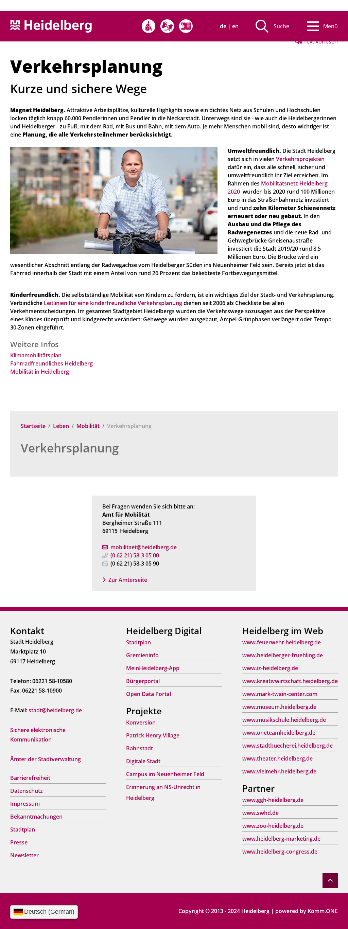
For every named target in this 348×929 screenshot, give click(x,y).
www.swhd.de (260, 813)
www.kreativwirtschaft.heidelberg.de (290, 681)
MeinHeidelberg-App (152, 668)
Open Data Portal (148, 694)
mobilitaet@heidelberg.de (143, 547)
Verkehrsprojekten (300, 159)
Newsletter (24, 855)
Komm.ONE (323, 911)
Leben (61, 426)
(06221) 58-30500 (134, 555)
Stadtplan (22, 829)
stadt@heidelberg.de (55, 710)
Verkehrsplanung (70, 448)
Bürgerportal (143, 681)
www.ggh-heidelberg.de (272, 800)
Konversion (141, 722)
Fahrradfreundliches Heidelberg (51, 363)
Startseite (33, 426)
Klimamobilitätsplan (36, 355)
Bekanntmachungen (36, 816)
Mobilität (88, 426)
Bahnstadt (139, 748)
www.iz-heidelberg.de (270, 668)
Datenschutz (26, 790)
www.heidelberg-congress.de (279, 851)
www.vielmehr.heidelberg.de (279, 771)
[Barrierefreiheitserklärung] (148, 26)
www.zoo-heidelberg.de (272, 825)
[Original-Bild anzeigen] (114, 199)
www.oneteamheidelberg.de (278, 732)
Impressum (25, 803)
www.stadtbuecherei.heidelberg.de (287, 745)
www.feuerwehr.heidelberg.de (281, 642)
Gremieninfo (142, 655)
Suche (281, 26)
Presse (19, 842)
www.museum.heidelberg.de (279, 707)
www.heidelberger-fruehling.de (282, 655)
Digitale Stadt (143, 761)
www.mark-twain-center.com (279, 694)
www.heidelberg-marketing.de (281, 838)
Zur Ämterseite (127, 580)
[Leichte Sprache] (186, 26)
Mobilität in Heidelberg (39, 371)
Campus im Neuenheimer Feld (165, 774)
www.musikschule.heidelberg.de (284, 719)
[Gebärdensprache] (167, 26)
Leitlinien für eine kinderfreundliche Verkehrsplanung (113, 303)
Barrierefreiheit (30, 778)
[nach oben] (330, 880)
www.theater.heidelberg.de (277, 758)
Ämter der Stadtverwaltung (45, 759)
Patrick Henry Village (152, 735)
